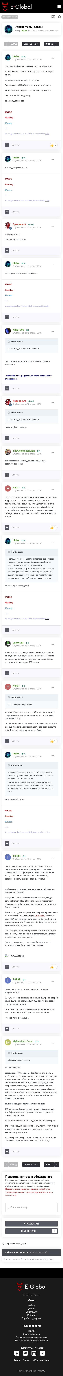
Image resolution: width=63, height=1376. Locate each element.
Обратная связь (41, 1360)
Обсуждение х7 (51, 30)
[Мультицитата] (7, 145)
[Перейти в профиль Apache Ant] (8, 225)
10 (24, 57)
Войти (31, 1331)
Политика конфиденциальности (31, 1340)
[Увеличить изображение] (14, 956)
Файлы (31, 1305)
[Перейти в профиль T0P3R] (8, 857)
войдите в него (12, 1186)
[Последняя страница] (57, 44)
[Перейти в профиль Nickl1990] (8, 331)
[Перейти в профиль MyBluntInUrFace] (8, 1042)
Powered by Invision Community (31, 1371)
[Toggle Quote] (9, 341)
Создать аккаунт (31, 1334)
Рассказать (32, 1223)
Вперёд (49, 44)
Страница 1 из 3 (31, 44)
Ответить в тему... (19, 1207)
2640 (32, 225)
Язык (16, 1360)
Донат (31, 1308)
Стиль (26, 1360)
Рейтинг (31, 1315)
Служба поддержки (31, 1318)
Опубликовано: (27, 59)
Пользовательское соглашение (31, 1337)
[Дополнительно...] (53, 58)
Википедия (31, 1312)
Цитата (15, 145)
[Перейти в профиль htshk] (8, 29)
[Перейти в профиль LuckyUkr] (8, 644)
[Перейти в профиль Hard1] (8, 488)
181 (37, 1042)
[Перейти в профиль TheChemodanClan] (8, 452)
